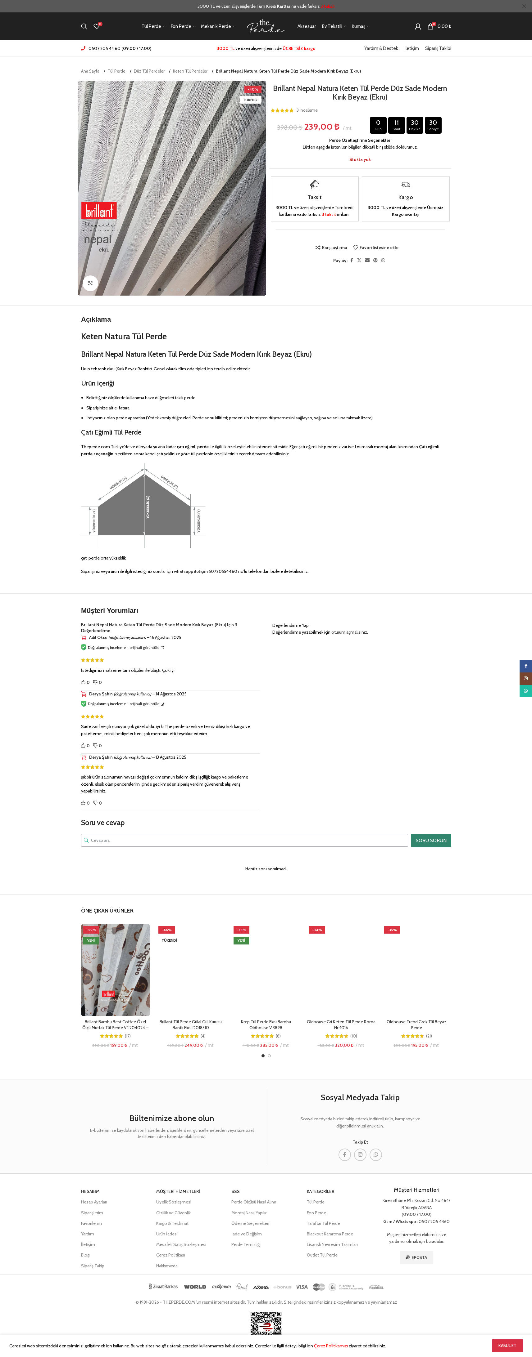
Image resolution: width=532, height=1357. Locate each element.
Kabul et (507, 1345)
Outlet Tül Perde (322, 1255)
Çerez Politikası (170, 1255)
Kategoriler (320, 1191)
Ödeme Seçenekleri (250, 1223)
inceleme (307, 110)
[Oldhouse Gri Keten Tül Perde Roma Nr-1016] (341, 970)
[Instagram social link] (360, 1155)
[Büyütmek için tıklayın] (90, 283)
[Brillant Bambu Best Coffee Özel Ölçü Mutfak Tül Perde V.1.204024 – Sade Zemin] (115, 970)
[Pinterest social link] (375, 260)
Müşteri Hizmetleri (178, 1191)
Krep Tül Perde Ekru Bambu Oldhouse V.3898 (266, 1025)
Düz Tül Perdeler (149, 71)
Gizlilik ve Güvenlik (173, 1213)
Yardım (87, 1234)
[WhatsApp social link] (383, 260)
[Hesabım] (418, 26)
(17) (128, 1036)
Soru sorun (431, 840)
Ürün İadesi (167, 1234)
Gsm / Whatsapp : (400, 1221)
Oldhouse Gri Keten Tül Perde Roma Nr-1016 (341, 1025)
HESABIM (90, 1191)
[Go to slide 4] (178, 289)
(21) (429, 1036)
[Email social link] (367, 260)
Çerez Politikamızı (331, 1346)
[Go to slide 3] (172, 289)
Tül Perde (116, 71)
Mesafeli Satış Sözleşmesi (181, 1244)
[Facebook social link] (351, 260)
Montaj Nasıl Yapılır (248, 1213)
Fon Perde (316, 1213)
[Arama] (84, 26)
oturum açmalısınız (349, 632)
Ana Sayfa (90, 71)
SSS (235, 1191)
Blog (85, 1255)
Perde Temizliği (246, 1244)
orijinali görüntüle (144, 647)
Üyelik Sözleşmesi (173, 1202)
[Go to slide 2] (165, 289)
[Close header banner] (524, 6)
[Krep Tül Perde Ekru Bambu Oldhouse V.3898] (265, 970)
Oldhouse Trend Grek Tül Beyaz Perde (416, 1025)
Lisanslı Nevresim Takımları (332, 1244)
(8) (278, 1036)
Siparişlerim (92, 1213)
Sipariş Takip (92, 1266)
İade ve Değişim (246, 1234)
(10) (353, 1036)
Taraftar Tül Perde (323, 1223)
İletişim (88, 1244)
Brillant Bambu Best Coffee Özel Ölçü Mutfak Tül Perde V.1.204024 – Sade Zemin (115, 1028)
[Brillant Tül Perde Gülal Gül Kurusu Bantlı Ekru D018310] (190, 970)
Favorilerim (91, 1223)
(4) (203, 1036)
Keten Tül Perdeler (190, 71)
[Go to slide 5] (184, 289)
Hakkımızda (167, 1266)
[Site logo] (266, 26)
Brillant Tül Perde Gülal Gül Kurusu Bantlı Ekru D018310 (191, 1025)
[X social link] (359, 260)
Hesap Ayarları (94, 1202)
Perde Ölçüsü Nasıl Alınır (253, 1202)
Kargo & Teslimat (172, 1223)
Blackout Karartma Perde (330, 1234)
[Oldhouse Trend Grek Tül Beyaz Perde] (416, 970)
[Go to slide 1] (159, 289)
